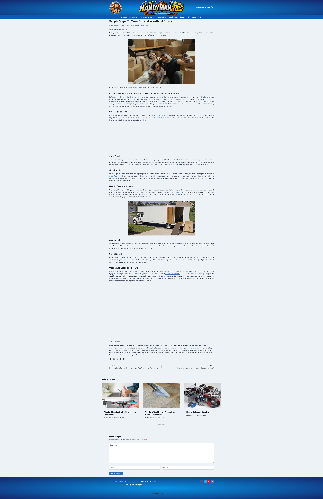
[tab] (158, 424)
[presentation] (120, 395)
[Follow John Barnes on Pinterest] (123, 358)
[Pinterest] (208, 481)
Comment (114, 445)
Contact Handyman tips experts (146, 481)
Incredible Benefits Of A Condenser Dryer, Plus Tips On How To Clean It (133, 366)
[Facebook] (201, 481)
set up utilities (161, 115)
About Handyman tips (120, 481)
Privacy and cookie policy (134, 485)
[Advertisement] (159, 137)
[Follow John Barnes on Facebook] (110, 358)
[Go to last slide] (104, 403)
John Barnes (109, 417)
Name (112, 468)
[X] (205, 481)
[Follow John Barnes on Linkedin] (120, 358)
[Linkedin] (212, 481)
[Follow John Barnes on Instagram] (117, 358)
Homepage (124, 17)
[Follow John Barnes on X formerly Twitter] (114, 358)
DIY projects (192, 17)
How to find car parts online (197, 412)
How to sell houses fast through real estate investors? (195, 366)
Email (165, 468)
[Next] (218, 403)
